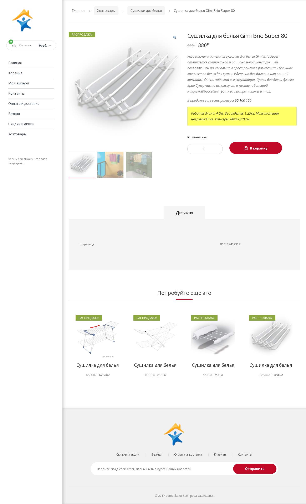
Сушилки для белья (146, 10)
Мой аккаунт (19, 83)
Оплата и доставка (23, 103)
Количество (197, 137)
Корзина (15, 73)
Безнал (14, 113)
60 (237, 100)
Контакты (16, 93)
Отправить (255, 468)
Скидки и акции (21, 124)
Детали (184, 212)
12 (248, 100)
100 (242, 100)
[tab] (184, 212)
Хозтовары (17, 134)
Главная (15, 63)
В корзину (258, 148)
